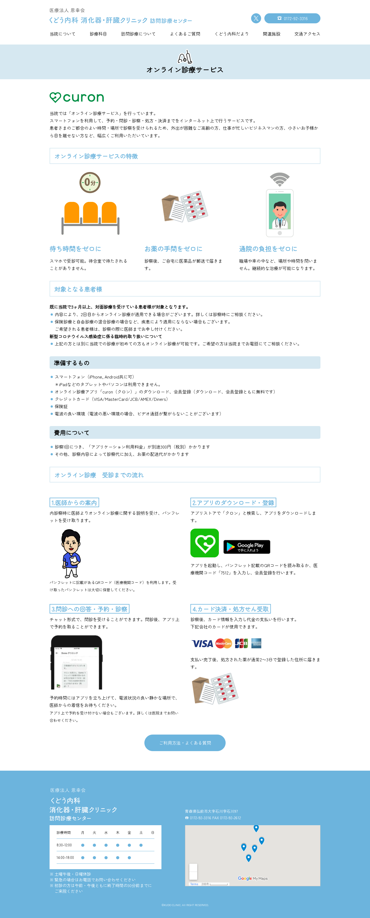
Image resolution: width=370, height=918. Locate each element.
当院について (63, 33)
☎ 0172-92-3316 (198, 817)
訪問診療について (138, 33)
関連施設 (271, 33)
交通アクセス (307, 33)
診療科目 (98, 33)
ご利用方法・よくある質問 (185, 742)
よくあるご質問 (185, 33)
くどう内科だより (231, 33)
